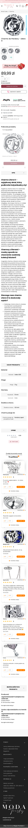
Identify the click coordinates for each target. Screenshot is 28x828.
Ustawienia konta (8, 761)
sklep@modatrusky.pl (8, 817)
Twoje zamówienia (8, 759)
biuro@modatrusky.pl (7, 705)
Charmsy (11, 11)
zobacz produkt (20, 486)
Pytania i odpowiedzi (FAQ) (10, 749)
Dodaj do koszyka (12, 86)
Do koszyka (14, 163)
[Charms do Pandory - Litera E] (17, 50)
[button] (8, 463)
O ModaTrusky (7, 800)
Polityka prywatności (8, 788)
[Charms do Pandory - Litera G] (4, 50)
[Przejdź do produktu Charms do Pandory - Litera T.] (14, 143)
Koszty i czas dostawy (9, 775)
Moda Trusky (4, 11)
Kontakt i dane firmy (8, 795)
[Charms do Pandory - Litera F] (4, 57)
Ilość (2, 76)
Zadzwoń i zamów (15, 92)
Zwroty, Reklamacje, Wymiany (11, 746)
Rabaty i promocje (8, 783)
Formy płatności (7, 773)
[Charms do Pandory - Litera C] (11, 50)
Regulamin (6, 751)
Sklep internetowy (13, 826)
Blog (4, 802)
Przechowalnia (7, 763)
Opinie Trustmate (8, 798)
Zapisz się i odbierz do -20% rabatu (12, 785)
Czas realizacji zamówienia (10, 771)
